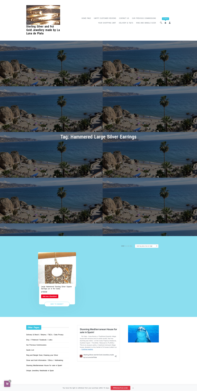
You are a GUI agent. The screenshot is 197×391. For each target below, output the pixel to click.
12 (125, 246)
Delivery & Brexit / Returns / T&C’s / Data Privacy (44, 335)
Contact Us (124, 18)
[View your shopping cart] (165, 23)
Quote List (30, 350)
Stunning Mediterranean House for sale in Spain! (44, 365)
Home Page (86, 18)
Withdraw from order (120, 388)
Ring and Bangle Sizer (146, 23)
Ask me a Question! (50, 296)
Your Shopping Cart (107, 23)
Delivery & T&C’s (126, 23)
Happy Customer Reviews (105, 18)
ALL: (131, 246)
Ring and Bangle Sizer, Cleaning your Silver (42, 355)
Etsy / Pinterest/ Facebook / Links (39, 340)
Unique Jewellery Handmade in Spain (40, 371)
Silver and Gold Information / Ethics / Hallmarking (44, 360)
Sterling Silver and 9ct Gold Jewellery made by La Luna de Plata (43, 30)
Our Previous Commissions (144, 18)
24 (128, 246)
